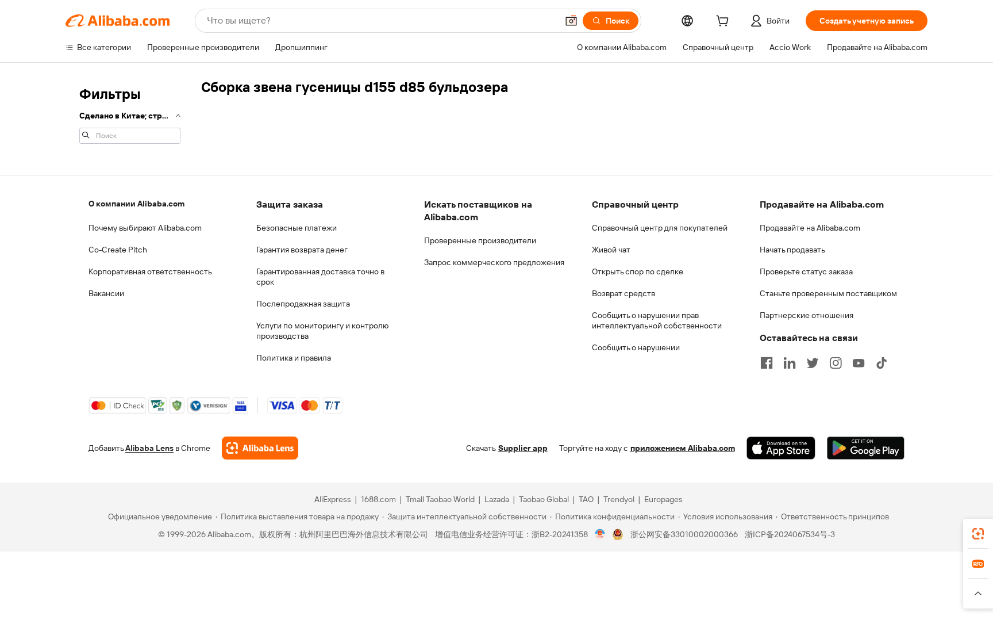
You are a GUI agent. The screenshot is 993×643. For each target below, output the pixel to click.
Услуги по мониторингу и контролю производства (322, 330)
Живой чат (611, 249)
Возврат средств (623, 293)
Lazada (496, 499)
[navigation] (129, 114)
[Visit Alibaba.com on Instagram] (835, 363)
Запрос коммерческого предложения (494, 262)
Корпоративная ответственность (150, 271)
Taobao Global (544, 499)
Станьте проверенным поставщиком (828, 293)
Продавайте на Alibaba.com (810, 227)
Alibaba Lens (149, 448)
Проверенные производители (480, 240)
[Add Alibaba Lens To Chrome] (260, 448)
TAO (586, 499)
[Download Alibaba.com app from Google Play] (866, 448)
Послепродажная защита (303, 303)
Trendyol (618, 499)
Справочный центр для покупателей (660, 227)
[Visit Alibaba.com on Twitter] (812, 363)
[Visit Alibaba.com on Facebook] (766, 363)
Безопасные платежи (296, 227)
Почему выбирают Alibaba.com (145, 227)
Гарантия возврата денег (302, 249)
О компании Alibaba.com (136, 203)
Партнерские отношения (806, 315)
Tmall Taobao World (440, 499)
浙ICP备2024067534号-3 (790, 534)
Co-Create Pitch (117, 249)
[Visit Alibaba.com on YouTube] (858, 363)
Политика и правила (293, 357)
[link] (978, 534)
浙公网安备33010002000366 (684, 534)
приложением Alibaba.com (682, 448)
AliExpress (332, 499)
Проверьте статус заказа (806, 271)
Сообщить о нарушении (636, 347)
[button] (571, 21)
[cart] (724, 22)
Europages (663, 499)
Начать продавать (792, 249)
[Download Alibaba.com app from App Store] (780, 448)
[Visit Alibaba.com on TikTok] (881, 363)
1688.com (378, 499)
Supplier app (523, 448)
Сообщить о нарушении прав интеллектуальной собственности (657, 320)
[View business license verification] (600, 534)
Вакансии (106, 293)
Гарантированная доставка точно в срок (320, 276)
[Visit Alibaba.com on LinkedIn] (789, 363)
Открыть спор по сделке (637, 271)
